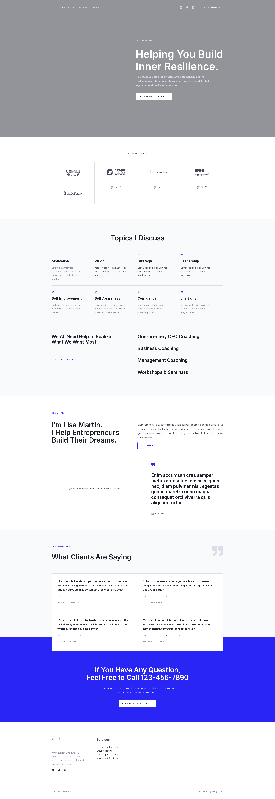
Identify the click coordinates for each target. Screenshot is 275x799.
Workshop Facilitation (107, 754)
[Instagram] (193, 7)
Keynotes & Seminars (107, 758)
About (71, 7)
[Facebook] (181, 7)
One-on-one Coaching (107, 747)
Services (82, 7)
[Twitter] (187, 7)
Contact (94, 7)
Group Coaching (104, 751)
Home (61, 7)
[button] (154, 96)
